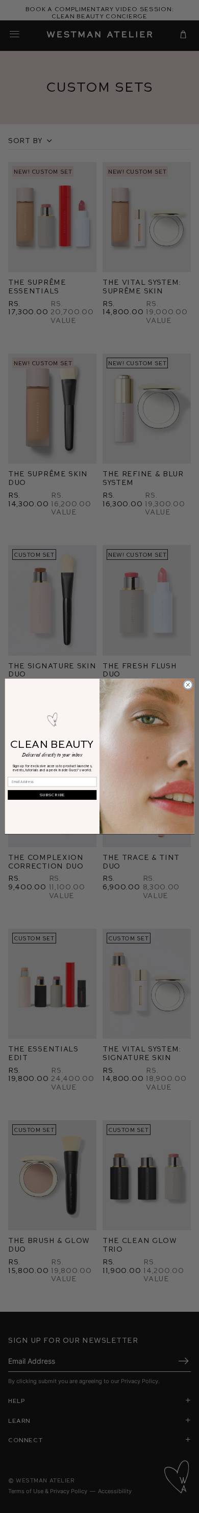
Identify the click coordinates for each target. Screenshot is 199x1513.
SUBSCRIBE (52, 795)
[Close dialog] (188, 685)
